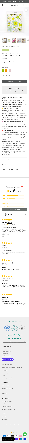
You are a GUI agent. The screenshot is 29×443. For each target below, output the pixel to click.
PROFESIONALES (6, 419)
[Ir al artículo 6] (8, 40)
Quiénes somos (5, 385)
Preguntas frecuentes (7, 401)
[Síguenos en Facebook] (2, 424)
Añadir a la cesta (14, 81)
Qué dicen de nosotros (7, 388)
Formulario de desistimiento (9, 409)
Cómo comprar (5, 372)
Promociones (5, 370)
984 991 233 (5, 353)
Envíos (3, 375)
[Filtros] (3, 214)
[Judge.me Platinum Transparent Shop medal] (14, 328)
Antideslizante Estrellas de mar (12, 46)
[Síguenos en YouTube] (14, 424)
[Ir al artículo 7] (13, 40)
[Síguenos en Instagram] (6, 424)
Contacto (4, 391)
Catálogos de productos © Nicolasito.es (12, 367)
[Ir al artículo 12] (18, 40)
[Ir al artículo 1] (4, 40)
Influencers (4, 393)
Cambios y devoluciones (8, 378)
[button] (14, 195)
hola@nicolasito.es (6, 355)
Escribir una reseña (14, 209)
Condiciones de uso (7, 404)
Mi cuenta (4, 417)
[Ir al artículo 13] (23, 40)
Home (3, 46)
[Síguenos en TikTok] (18, 424)
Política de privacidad (7, 406)
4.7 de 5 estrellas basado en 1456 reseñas (14, 342)
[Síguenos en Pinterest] (10, 424)
